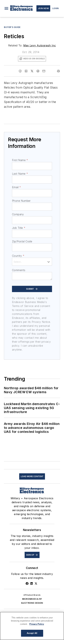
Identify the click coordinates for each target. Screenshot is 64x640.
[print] (58, 71)
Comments (18, 270)
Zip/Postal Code (22, 241)
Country (18, 255)
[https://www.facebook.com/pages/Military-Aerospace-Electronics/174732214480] (27, 583)
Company (18, 214)
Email (16, 187)
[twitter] (32, 71)
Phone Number (21, 200)
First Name (20, 160)
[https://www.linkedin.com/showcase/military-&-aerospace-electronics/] (31, 583)
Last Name (20, 173)
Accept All (32, 633)
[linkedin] (26, 71)
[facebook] (20, 71)
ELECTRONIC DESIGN (32, 603)
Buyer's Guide (12, 27)
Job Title (18, 227)
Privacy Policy (36, 624)
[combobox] (32, 262)
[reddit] (38, 71)
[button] (6, 8)
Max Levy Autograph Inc (39, 45)
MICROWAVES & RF (32, 599)
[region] (32, 626)
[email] (43, 71)
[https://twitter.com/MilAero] (36, 583)
